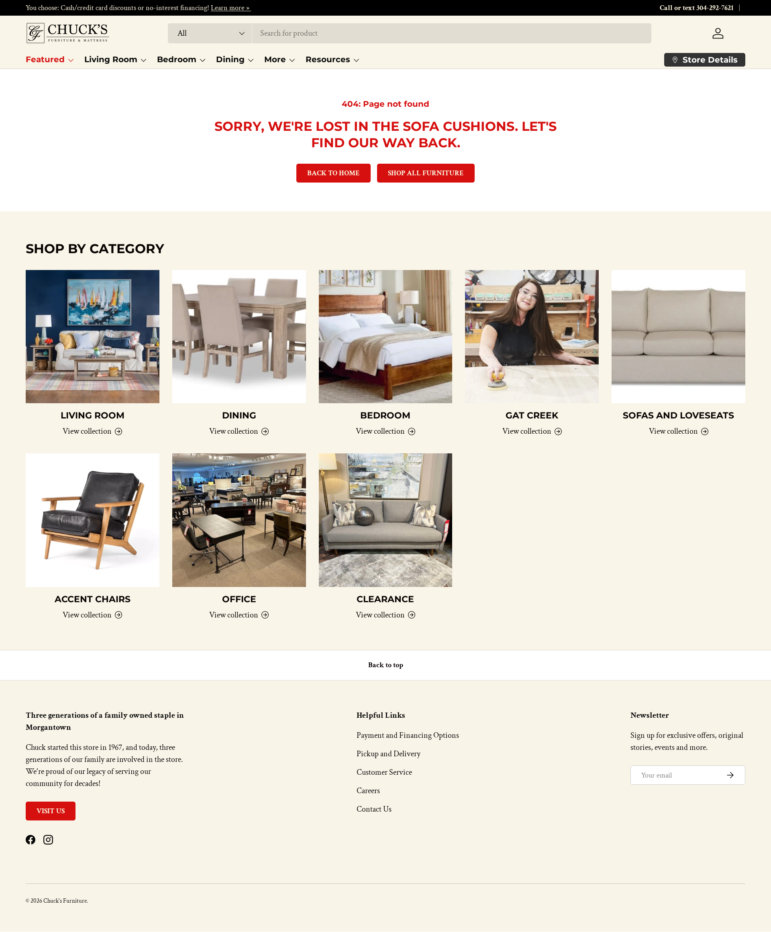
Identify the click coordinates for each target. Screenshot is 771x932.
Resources (328, 59)
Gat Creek (532, 415)
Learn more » (231, 7)
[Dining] (239, 337)
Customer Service (384, 772)
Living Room (110, 59)
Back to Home (333, 173)
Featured (45, 59)
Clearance (385, 599)
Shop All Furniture (426, 173)
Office (239, 599)
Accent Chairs (93, 599)
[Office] (239, 520)
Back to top (385, 665)
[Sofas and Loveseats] (678, 337)
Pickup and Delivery (388, 754)
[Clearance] (386, 520)
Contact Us (374, 809)
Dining (230, 59)
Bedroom (176, 59)
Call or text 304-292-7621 (697, 7)
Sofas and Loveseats (678, 415)
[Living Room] (92, 337)
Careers (368, 791)
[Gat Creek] (532, 337)
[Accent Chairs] (92, 520)
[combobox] (410, 33)
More (275, 59)
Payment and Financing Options (408, 735)
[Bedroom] (386, 337)
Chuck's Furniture (65, 901)
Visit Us (51, 811)
